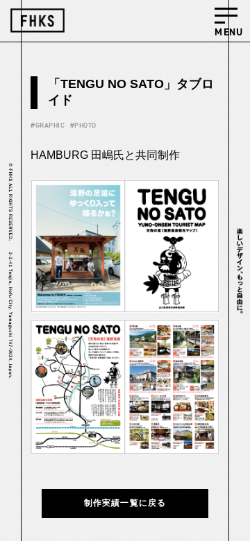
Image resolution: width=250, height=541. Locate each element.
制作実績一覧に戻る (125, 503)
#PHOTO (83, 125)
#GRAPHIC (48, 125)
